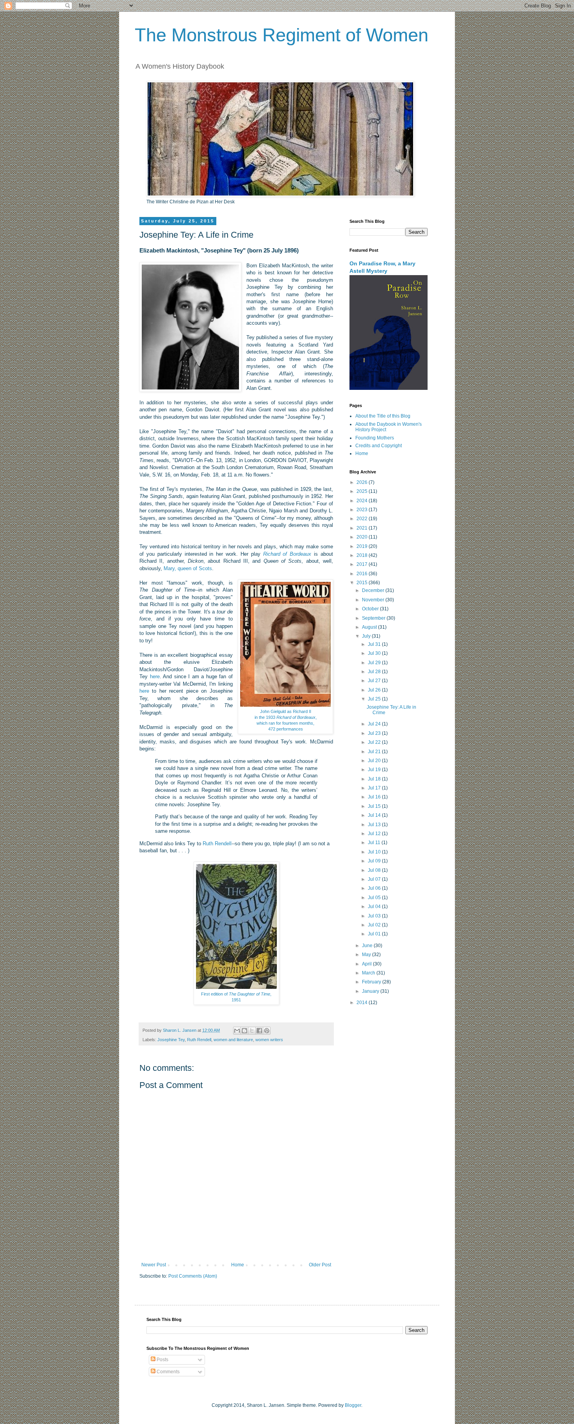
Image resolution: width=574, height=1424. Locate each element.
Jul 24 (375, 724)
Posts (161, 1359)
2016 (363, 573)
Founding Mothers (374, 438)
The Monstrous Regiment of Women (281, 35)
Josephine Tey (171, 1039)
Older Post (320, 1265)
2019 (363, 546)
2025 (363, 491)
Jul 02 (375, 925)
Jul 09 (375, 861)
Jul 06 (375, 888)
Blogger (353, 1405)
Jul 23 (375, 733)
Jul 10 (375, 852)
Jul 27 (375, 680)
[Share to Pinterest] (267, 1031)
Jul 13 (375, 824)
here (155, 676)
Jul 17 (375, 788)
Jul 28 (375, 671)
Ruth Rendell (217, 843)
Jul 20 (375, 760)
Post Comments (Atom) (192, 1276)
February (372, 982)
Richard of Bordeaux (287, 554)
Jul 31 (375, 644)
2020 (363, 537)
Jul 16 (375, 797)
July (367, 636)
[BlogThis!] (244, 1031)
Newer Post (153, 1265)
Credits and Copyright (378, 445)
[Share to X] (252, 1031)
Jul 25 (375, 699)
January (371, 991)
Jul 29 (375, 662)
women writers (269, 1039)
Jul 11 (374, 842)
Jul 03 (375, 916)
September (374, 618)
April (367, 964)
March (369, 973)
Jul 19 (375, 769)
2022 (363, 518)
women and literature (233, 1039)
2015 (363, 582)
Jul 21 (375, 751)
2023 (363, 509)
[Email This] (237, 1031)
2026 (363, 482)
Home (237, 1265)
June (368, 945)
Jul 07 (375, 879)
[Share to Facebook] (259, 1031)
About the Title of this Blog (382, 416)
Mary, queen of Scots (188, 568)
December (373, 590)
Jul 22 (375, 742)
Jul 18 (375, 779)
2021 (363, 528)
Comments (167, 1371)
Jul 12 (375, 833)
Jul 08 (375, 870)
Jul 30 (375, 653)
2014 (363, 1002)
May (367, 954)
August (370, 627)
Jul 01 (375, 934)
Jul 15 (375, 806)
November (373, 600)
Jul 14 (375, 815)
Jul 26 (375, 690)
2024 (363, 500)
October (371, 609)
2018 (363, 555)
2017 (363, 564)
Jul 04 (375, 906)
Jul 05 (375, 897)
